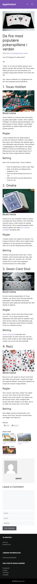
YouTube (6, 572)
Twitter (5, 570)
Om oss (5, 542)
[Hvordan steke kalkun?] (9, 450)
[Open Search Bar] (27, 4)
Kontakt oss (7, 544)
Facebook (6, 568)
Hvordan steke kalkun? (9, 454)
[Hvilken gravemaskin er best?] (9, 437)
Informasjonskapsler (9, 557)
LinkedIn (5, 575)
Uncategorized (16, 53)
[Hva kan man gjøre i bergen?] (24, 437)
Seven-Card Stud (9, 334)
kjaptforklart (9, 4)
